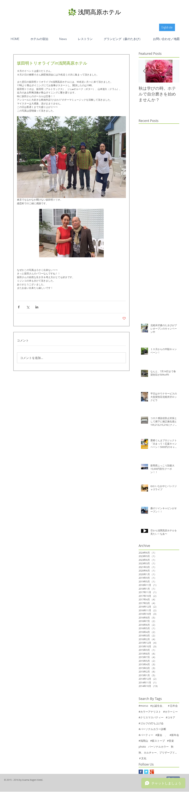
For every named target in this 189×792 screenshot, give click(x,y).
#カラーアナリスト (150, 711)
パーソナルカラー (158, 746)
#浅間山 (143, 740)
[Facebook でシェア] (18, 307)
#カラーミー (170, 711)
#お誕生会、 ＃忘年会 (164, 705)
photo (142, 746)
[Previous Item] (144, 71)
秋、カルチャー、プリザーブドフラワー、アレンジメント (159, 752)
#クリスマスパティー (151, 717)
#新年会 (174, 735)
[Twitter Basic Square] (146, 772)
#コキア (170, 717)
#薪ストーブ (157, 740)
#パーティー (146, 735)
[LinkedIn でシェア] (37, 307)
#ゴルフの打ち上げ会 (151, 723)
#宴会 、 (161, 735)
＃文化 (142, 758)
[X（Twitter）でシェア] (28, 307)
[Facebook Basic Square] (141, 772)
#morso (143, 705)
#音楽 (170, 740)
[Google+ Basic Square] (152, 772)
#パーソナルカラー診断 (152, 729)
